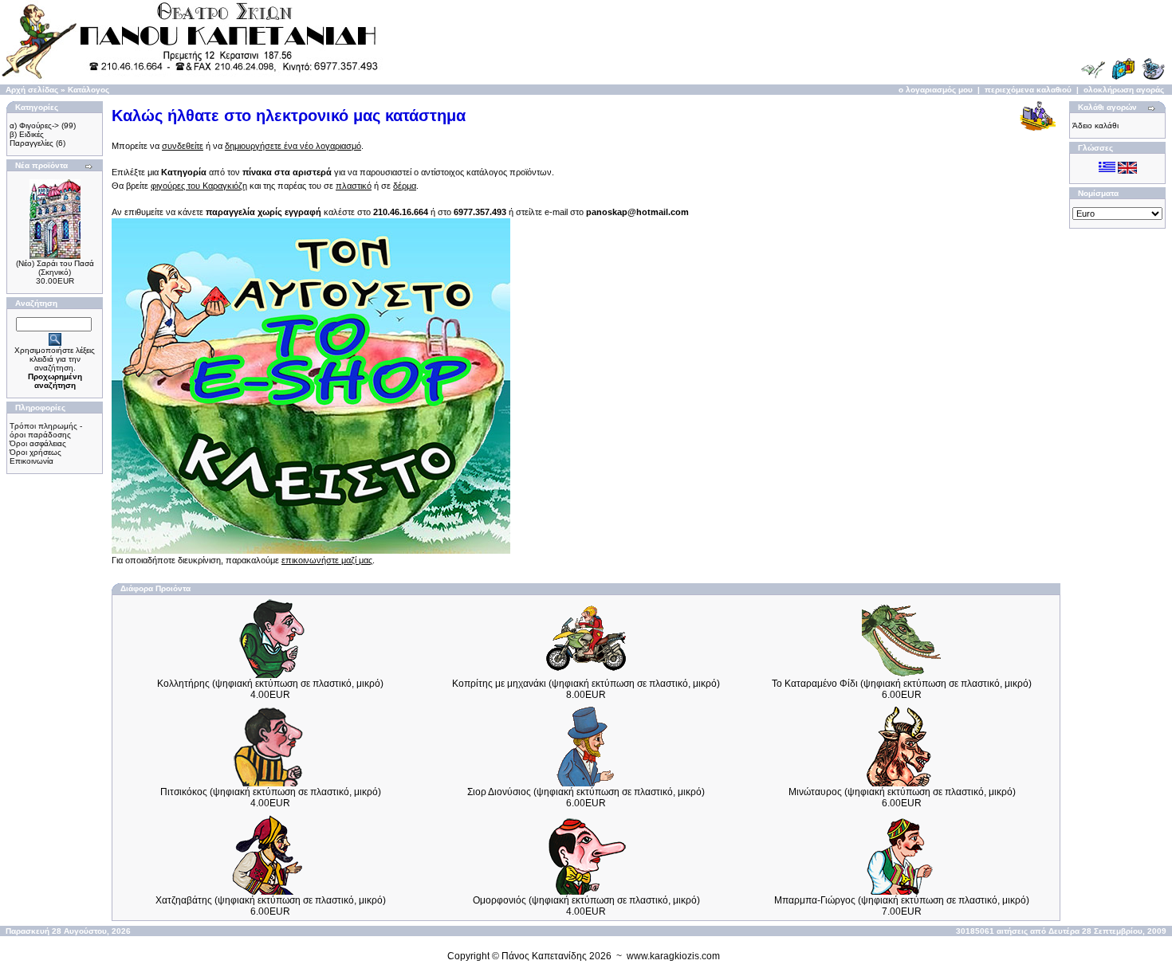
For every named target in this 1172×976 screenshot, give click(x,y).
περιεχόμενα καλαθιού (1028, 89)
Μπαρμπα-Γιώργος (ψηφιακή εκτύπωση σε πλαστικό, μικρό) (901, 900)
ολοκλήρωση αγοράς (1124, 89)
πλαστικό (354, 185)
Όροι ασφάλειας (38, 443)
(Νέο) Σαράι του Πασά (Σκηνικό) (55, 267)
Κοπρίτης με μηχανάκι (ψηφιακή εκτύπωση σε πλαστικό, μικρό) (586, 683)
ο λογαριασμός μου (936, 89)
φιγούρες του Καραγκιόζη (199, 185)
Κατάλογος (88, 89)
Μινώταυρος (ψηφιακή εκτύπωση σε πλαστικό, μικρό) (902, 792)
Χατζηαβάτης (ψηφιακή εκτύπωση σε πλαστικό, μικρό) (270, 900)
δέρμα (404, 185)
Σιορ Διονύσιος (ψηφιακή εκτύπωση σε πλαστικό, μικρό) (586, 792)
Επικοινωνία (31, 461)
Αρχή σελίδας (32, 89)
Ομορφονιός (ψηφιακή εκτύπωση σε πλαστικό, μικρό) (586, 900)
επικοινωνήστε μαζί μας (326, 560)
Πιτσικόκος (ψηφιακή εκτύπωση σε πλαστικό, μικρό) (270, 792)
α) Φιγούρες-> (34, 125)
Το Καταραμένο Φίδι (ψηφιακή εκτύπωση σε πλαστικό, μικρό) (902, 683)
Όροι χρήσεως (35, 452)
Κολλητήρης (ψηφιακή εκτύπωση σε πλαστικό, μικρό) (270, 683)
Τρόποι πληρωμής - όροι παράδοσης (46, 430)
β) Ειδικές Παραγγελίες (31, 138)
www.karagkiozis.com (673, 956)
